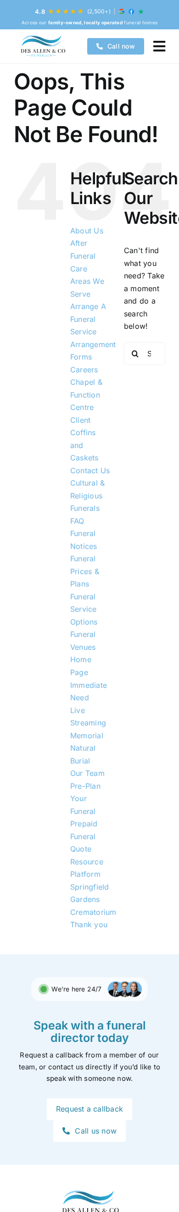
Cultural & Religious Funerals (87, 495)
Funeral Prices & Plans (84, 571)
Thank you (88, 924)
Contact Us (90, 470)
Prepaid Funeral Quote (84, 836)
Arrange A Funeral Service (88, 319)
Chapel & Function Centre (86, 394)
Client (80, 420)
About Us (86, 230)
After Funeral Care (83, 255)
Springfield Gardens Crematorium (93, 899)
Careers (84, 369)
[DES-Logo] (42, 46)
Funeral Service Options (84, 609)
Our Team (87, 773)
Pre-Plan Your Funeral (85, 798)
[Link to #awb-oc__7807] (159, 46)
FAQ (77, 521)
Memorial (86, 735)
